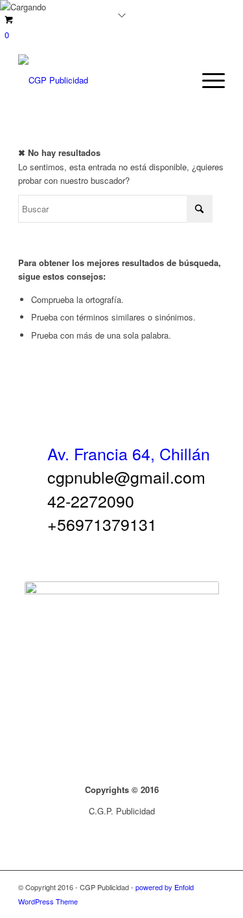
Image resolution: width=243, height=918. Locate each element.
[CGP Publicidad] (100, 80)
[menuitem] (207, 80)
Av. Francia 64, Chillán (128, 453)
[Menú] (207, 80)
